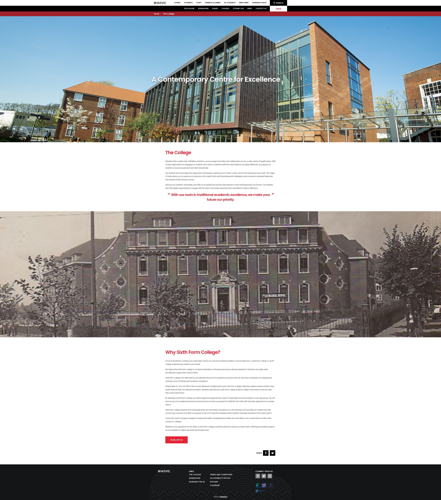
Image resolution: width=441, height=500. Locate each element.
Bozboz (223, 496)
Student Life (238, 8)
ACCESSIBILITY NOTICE (220, 478)
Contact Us (261, 8)
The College (189, 8)
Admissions (203, 8)
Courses (225, 8)
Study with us (176, 440)
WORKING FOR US (197, 481)
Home (156, 14)
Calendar (215, 485)
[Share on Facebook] (266, 453)
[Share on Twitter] (272, 453)
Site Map (214, 481)
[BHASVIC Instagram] (269, 476)
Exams (215, 8)
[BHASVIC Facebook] (258, 476)
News (249, 8)
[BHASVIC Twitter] (263, 476)
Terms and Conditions (221, 474)
